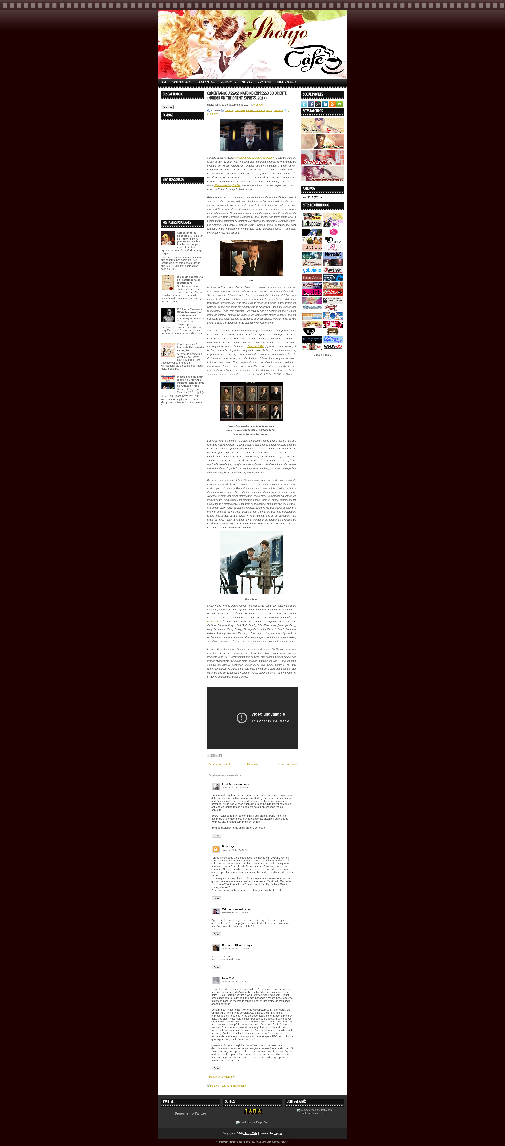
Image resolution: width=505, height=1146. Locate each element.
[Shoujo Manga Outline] (312, 326)
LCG (225, 977)
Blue (225, 846)
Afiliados (247, 82)
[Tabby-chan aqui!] (333, 226)
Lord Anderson (232, 784)
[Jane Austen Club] (312, 265)
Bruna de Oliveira (233, 945)
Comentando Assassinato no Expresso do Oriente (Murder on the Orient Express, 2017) (247, 95)
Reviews (278, 110)
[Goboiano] (312, 272)
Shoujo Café (250, 1133)
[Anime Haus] (333, 265)
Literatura (259, 110)
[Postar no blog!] (213, 755)
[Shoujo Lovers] (333, 319)
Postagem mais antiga (286, 764)
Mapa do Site (264, 82)
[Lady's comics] (312, 250)
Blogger (278, 1133)
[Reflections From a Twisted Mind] (312, 242)
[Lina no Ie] (333, 218)
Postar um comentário (222, 1076)
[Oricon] (312, 341)
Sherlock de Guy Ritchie (227, 185)
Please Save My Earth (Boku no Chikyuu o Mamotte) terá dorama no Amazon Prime (190, 381)
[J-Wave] (333, 272)
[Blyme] (312, 226)
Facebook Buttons (317, 1113)
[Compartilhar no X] (216, 755)
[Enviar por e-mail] (209, 755)
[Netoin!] (333, 257)
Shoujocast (228, 82)
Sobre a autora (206, 82)
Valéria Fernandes (234, 909)
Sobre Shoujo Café (182, 82)
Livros (269, 110)
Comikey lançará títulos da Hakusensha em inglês (190, 347)
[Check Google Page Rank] (252, 1122)
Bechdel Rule (214, 621)
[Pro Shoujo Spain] (333, 326)
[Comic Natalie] (333, 302)
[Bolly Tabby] (312, 349)
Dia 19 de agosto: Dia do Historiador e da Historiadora (190, 279)
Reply (216, 836)
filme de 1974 (255, 346)
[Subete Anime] (312, 280)
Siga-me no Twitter (190, 1113)
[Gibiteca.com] (312, 218)
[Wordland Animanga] (312, 287)
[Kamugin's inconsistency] (312, 302)
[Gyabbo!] (312, 235)
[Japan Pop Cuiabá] (333, 250)
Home (163, 82)
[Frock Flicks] (312, 295)
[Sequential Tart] (333, 310)
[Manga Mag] (333, 349)
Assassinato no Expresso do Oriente (254, 157)
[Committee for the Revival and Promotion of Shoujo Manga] (333, 341)
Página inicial (253, 764)
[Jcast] (333, 242)
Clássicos (240, 110)
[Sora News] (333, 295)
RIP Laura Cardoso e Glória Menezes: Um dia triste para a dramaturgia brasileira (190, 314)
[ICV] (312, 334)
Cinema (229, 110)
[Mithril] (312, 257)
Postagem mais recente (219, 764)
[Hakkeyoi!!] (333, 334)
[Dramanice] (333, 235)
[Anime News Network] (312, 310)
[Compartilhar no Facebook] (220, 755)
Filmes (249, 110)
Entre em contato (286, 82)
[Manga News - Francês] (312, 319)
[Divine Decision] (333, 287)
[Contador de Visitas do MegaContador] (253, 1113)
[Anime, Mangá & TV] (333, 280)
